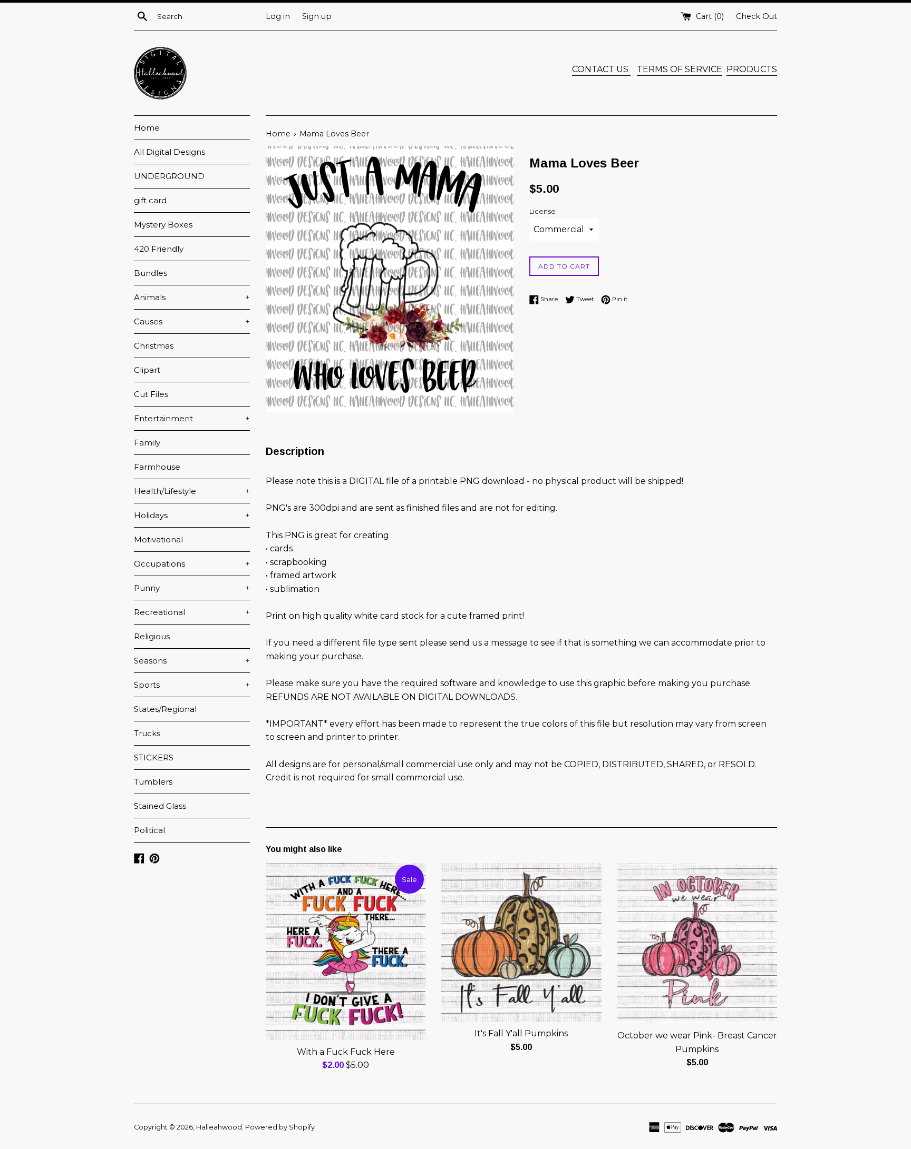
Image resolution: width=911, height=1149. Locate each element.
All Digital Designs (169, 152)
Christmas (153, 346)
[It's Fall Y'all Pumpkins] (521, 942)
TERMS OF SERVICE (679, 69)
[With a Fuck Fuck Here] (345, 951)
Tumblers (153, 782)
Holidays (192, 515)
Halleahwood (219, 1127)
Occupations (192, 564)
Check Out (756, 16)
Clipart (147, 370)
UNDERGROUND (169, 176)
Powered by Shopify (280, 1127)
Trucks (147, 733)
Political (149, 830)
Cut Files (151, 394)
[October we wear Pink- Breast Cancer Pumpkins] (697, 943)
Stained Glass (160, 806)
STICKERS (153, 757)
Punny (192, 588)
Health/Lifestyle (192, 491)
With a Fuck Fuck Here (346, 1052)
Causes (192, 321)
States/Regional (165, 709)
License (542, 211)
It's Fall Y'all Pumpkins (521, 1033)
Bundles (150, 273)
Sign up (317, 16)
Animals (192, 297)
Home (147, 128)
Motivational (158, 539)
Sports (192, 685)
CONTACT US (601, 69)
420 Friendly (158, 249)
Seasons (192, 661)
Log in (278, 16)
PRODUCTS (751, 69)
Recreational (192, 612)
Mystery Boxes (163, 225)
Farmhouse (157, 467)
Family (147, 443)
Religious (152, 636)
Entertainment (192, 418)
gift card (150, 200)
